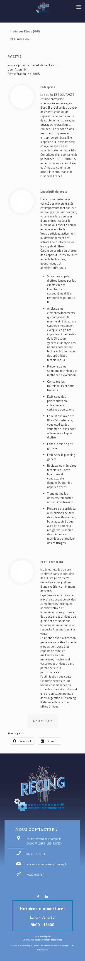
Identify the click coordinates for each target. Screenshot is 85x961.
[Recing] (42, 6)
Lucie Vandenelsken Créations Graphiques (55, 945)
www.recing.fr (36, 874)
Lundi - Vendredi (42, 917)
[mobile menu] (79, 7)
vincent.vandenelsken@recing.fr (47, 864)
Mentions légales (42, 936)
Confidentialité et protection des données (42, 939)
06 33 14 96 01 (36, 853)
